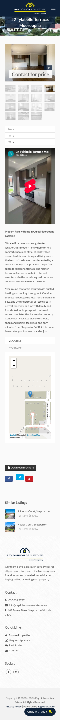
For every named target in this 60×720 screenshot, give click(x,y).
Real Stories (15, 645)
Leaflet (13, 434)
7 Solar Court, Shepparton (32, 524)
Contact (13, 650)
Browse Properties (19, 635)
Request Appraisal (19, 640)
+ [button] (14, 361)
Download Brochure (22, 467)
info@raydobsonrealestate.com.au (28, 605)
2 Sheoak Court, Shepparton (34, 511)
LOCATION (15, 340)
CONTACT (15, 348)
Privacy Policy (14, 706)
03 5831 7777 (16, 600)
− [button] (14, 366)
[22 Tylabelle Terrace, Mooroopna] (30, 62)
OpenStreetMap (33, 434)
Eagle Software (46, 706)
